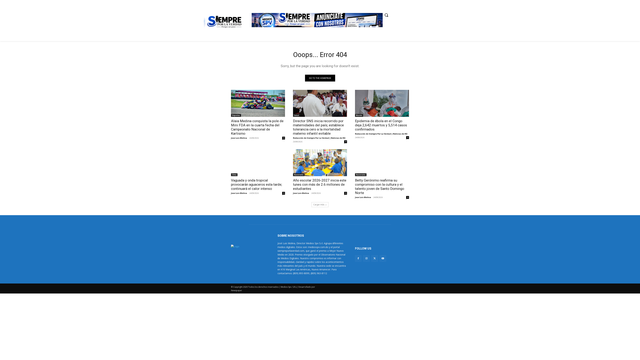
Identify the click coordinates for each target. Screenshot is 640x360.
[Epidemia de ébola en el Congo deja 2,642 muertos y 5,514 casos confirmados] (382, 103)
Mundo (359, 115)
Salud (296, 115)
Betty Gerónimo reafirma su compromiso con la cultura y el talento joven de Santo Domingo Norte (379, 186)
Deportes (236, 115)
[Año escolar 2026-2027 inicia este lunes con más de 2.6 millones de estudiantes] (320, 162)
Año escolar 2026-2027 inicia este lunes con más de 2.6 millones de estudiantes (319, 184)
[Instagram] (366, 258)
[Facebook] (358, 258)
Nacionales (299, 175)
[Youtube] (383, 258)
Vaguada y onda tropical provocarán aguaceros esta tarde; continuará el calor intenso (256, 184)
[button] (386, 15)
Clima (234, 175)
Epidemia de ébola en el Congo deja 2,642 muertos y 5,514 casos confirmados (381, 125)
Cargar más (318, 204)
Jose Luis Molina (239, 138)
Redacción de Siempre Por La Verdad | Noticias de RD (319, 138)
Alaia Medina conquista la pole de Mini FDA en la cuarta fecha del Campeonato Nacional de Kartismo (257, 127)
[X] (374, 258)
